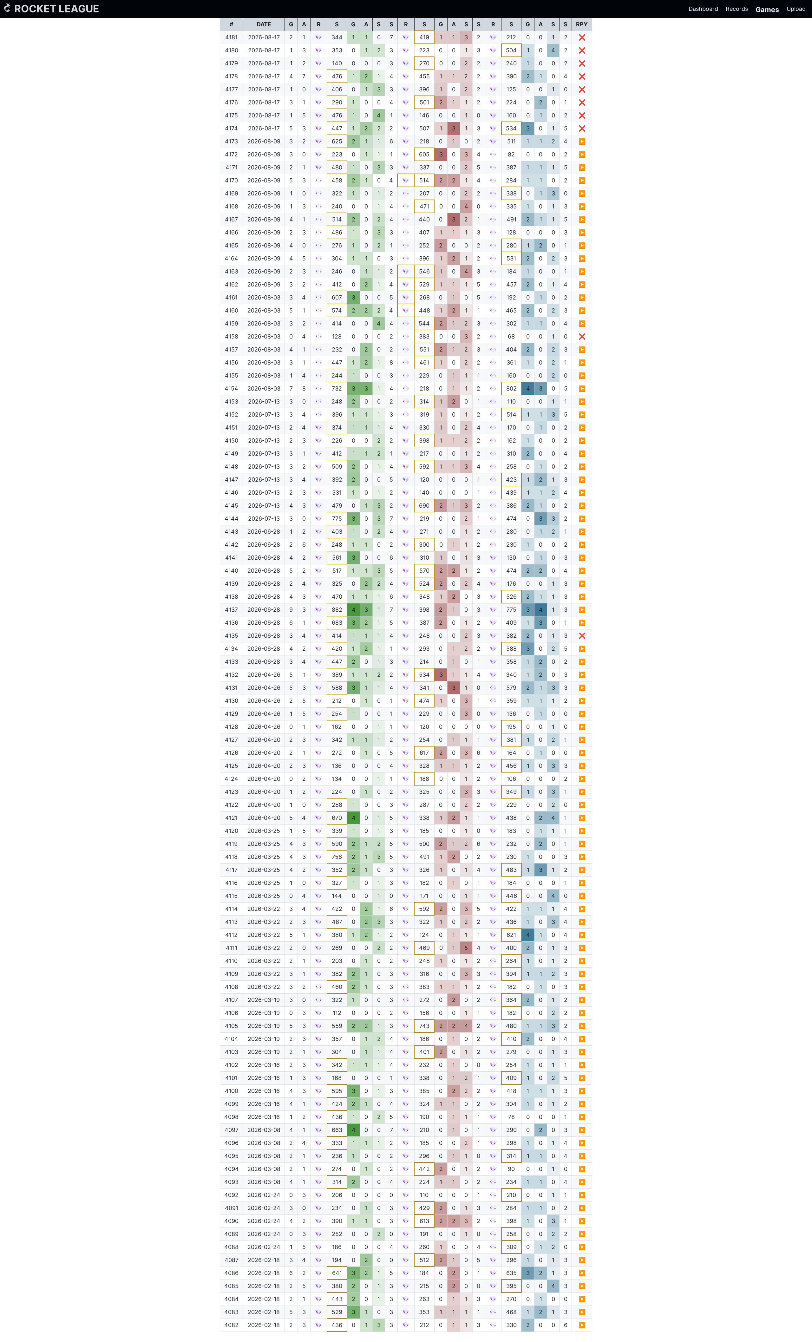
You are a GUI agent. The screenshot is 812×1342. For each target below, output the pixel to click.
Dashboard (703, 8)
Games (767, 9)
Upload (796, 8)
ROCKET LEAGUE (56, 9)
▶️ (582, 141)
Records (737, 8)
